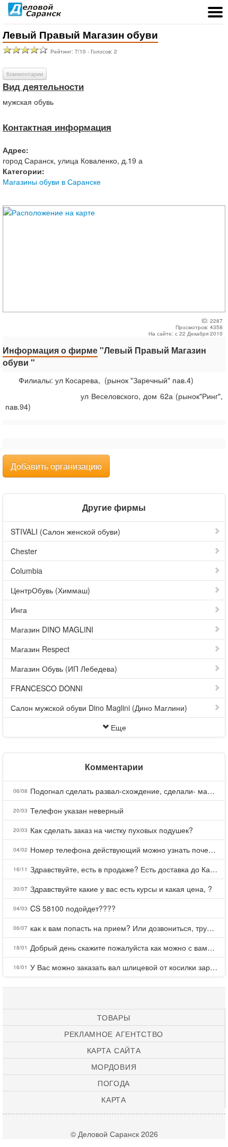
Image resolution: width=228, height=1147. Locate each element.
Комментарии (24, 73)
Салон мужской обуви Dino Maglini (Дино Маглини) (99, 707)
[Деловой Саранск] (34, 13)
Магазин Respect (40, 649)
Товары (113, 1017)
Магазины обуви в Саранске (52, 181)
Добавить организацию (56, 466)
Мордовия (114, 1066)
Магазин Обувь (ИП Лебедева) (64, 668)
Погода (114, 1083)
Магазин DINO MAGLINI (52, 629)
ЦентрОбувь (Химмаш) (50, 590)
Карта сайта (114, 1050)
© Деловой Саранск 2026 (114, 1133)
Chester (24, 551)
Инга (19, 609)
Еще (118, 727)
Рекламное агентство (113, 1033)
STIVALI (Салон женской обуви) (65, 531)
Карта (113, 1099)
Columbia (26, 570)
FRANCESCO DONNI (47, 688)
